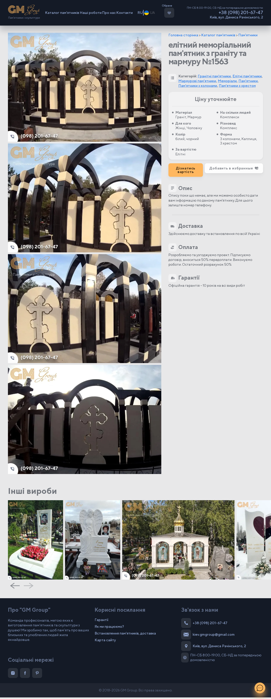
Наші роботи (91, 13)
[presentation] (15, 586)
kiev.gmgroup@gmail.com (214, 634)
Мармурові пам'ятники (197, 81)
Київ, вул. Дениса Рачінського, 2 (236, 17)
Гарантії (101, 620)
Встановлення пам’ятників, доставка (125, 633)
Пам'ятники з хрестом (237, 86)
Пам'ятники (248, 35)
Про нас (109, 13)
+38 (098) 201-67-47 (241, 12)
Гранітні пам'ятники (214, 76)
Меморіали (227, 81)
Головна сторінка (183, 35)
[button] (234, 168)
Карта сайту (105, 640)
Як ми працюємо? (109, 626)
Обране (167, 5)
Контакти (124, 13)
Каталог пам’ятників (62, 13)
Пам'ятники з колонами (197, 86)
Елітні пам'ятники (247, 76)
